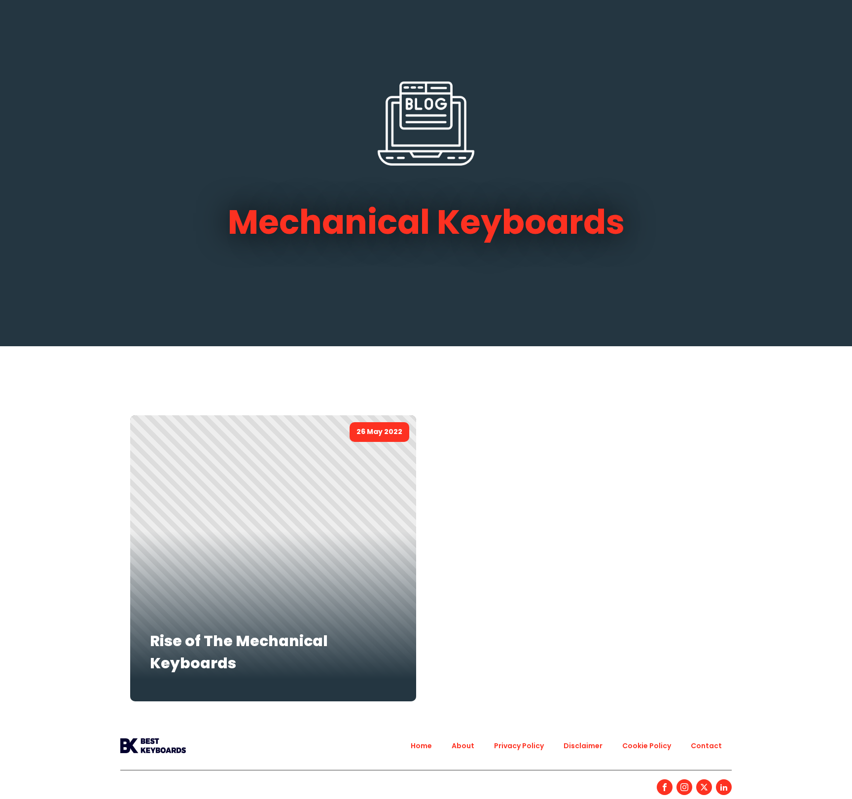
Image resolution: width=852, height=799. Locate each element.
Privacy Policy (519, 746)
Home (421, 746)
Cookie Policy (646, 746)
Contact (706, 746)
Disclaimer (583, 746)
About (463, 746)
